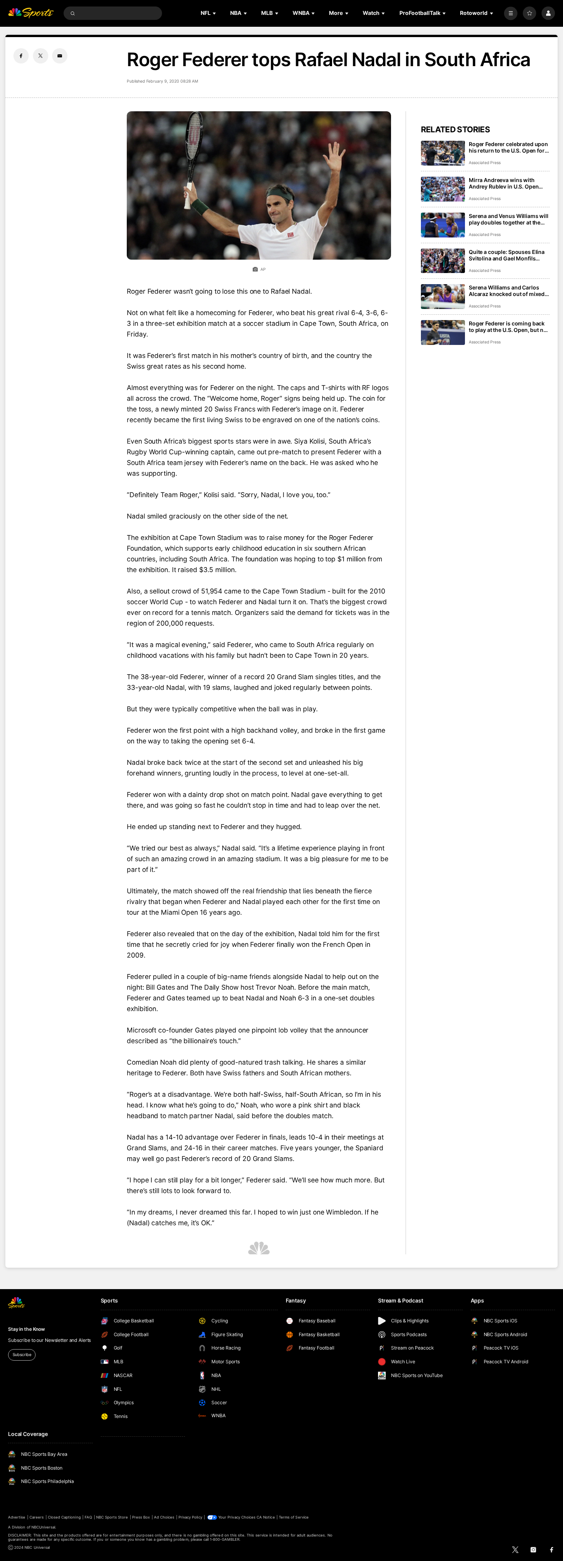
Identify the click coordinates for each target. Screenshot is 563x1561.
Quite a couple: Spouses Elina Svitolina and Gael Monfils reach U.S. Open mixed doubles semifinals (509, 255)
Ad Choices (164, 1517)
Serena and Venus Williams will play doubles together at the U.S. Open (508, 219)
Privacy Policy (190, 1517)
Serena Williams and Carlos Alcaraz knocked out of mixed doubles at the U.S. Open (507, 290)
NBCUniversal (43, 1527)
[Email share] (59, 55)
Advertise (16, 1517)
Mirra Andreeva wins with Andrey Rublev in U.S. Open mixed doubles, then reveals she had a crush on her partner (508, 183)
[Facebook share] (21, 55)
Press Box (141, 1517)
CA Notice (266, 1517)
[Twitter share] (40, 55)
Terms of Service (294, 1517)
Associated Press (485, 162)
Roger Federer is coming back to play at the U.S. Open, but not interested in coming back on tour (508, 326)
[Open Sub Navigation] (215, 13)
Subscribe (22, 1354)
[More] (510, 13)
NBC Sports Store (112, 1517)
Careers (36, 1517)
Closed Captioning (64, 1517)
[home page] (31, 13)
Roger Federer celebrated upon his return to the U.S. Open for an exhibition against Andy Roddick (508, 147)
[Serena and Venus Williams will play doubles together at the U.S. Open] (443, 225)
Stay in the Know (26, 1329)
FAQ (88, 1517)
